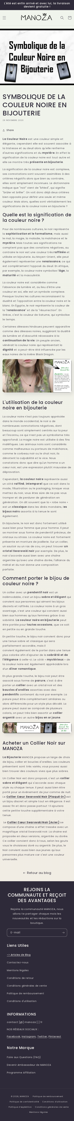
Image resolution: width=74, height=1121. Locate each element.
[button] (4, 18)
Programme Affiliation (21, 1072)
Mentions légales (18, 970)
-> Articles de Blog (18, 954)
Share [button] (10, 130)
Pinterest (55, 1036)
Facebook (13, 1036)
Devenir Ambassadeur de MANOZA (29, 1065)
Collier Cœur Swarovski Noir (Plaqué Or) (36, 796)
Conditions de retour (20, 978)
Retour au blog (39, 873)
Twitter (42, 1036)
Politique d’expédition (20, 1107)
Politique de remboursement (25, 993)
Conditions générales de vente (27, 985)
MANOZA (24, 1096)
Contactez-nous (17, 962)
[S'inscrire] (63, 933)
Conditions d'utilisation (21, 1001)
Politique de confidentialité (24, 1101)
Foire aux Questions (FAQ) (24, 1057)
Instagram (29, 1036)
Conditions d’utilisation (55, 1101)
